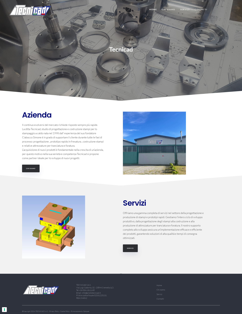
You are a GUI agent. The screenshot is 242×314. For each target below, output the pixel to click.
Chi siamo (168, 9)
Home (153, 9)
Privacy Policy (54, 311)
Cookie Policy (65, 311)
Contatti (201, 9)
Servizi (185, 9)
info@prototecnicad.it (91, 293)
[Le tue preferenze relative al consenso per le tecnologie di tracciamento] (4, 309)
